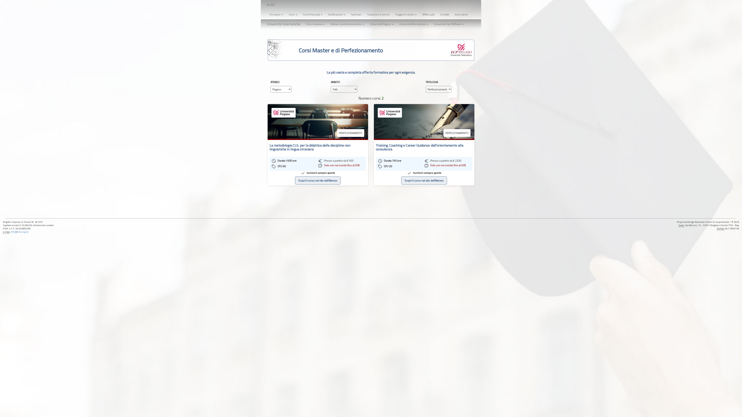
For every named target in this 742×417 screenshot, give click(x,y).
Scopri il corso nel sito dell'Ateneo (317, 180)
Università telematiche (283, 24)
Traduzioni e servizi (378, 14)
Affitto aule (428, 14)
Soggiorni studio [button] (405, 14)
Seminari (356, 14)
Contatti (444, 14)
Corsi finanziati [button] (311, 14)
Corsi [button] (292, 14)
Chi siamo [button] (275, 14)
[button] (315, 24)
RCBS (271, 4)
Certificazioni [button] (335, 14)
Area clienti (461, 14)
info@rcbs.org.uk (19, 232)
